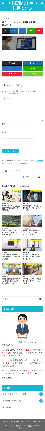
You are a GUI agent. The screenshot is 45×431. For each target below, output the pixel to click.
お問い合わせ (37, 421)
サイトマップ (26, 421)
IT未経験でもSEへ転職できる (22, 5)
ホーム (6, 421)
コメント (6, 98)
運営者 (6, 407)
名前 (3, 124)
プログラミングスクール (14, 394)
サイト (4, 141)
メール (4, 133)
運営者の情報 (15, 421)
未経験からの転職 (11, 401)
